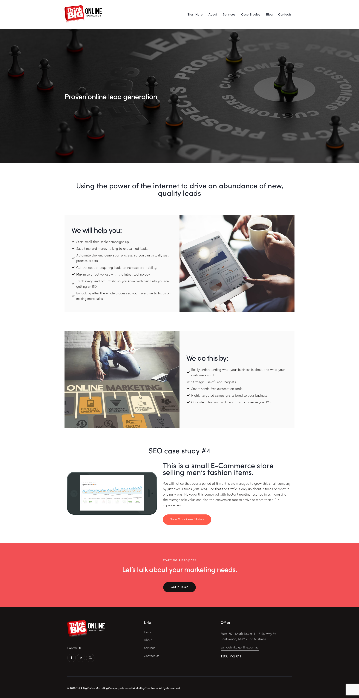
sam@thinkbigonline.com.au (240, 647)
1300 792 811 (231, 656)
